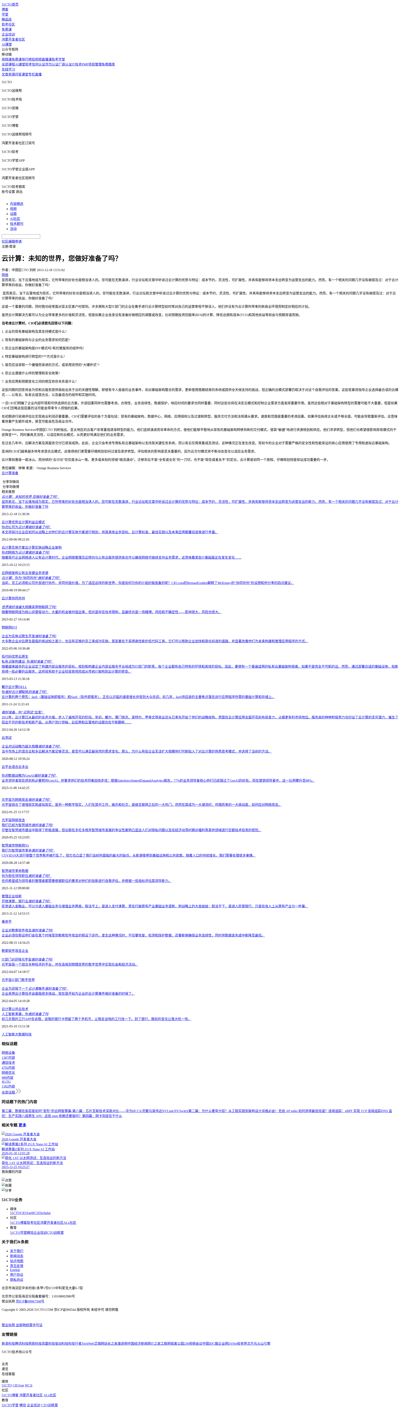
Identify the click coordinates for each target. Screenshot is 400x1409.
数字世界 (28, 980)
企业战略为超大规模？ (32, 746)
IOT (14, 627)
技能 (18, 896)
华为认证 (52, 64)
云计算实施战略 (36, 547)
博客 (5, 9)
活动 (13, 229)
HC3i (35, 1213)
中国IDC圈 (210, 1343)
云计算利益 (26, 522)
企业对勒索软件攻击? (27, 930)
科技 (28, 1034)
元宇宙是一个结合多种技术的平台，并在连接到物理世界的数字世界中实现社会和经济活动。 (70, 964)
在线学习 (8, 69)
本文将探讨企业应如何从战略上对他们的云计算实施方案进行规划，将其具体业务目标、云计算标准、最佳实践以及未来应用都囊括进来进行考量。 (110, 532)
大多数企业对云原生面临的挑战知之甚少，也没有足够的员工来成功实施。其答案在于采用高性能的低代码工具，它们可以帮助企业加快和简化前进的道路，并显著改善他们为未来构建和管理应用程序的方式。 (155, 641)
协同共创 (18, 598)
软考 (28, 64)
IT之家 (156, 1343)
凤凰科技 (48, 1343)
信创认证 (38, 64)
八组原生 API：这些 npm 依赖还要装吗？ (52, 1116)
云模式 (40, 522)
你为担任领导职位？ (27, 876)
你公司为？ (27, 527)
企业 (11, 896)
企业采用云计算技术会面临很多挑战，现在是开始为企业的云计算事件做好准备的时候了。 (68, 993)
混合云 (17, 767)
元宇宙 (7, 820)
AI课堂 (7, 44)
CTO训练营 (55, 1232)
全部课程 (8, 64)
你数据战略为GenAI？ (30, 775)
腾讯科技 (21, 1343)
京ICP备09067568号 (30, 1301)
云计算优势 (10, 522)
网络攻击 (18, 820)
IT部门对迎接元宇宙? (27, 959)
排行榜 (27, 59)
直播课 (47, 59)
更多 (22, 1125)
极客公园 (177, 1343)
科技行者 (75, 1343)
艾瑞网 (99, 1343)
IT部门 (16, 980)
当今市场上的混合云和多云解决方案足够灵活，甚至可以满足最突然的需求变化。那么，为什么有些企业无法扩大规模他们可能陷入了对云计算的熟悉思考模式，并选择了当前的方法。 (137, 751)
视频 (13, 209)
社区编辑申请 (12, 241)
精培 (30, 1232)
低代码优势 (10, 656)
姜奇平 (7, 921)
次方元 (252, 1343)
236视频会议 (193, 1343)
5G (27, 845)
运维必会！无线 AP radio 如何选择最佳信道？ (295, 1111)
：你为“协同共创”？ (31, 578)
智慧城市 (8, 845)
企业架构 (55, 547)
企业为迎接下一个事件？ (35, 988)
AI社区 (15, 219)
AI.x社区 (70, 1222)
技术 (25, 1009)
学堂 (5, 14)
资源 (11, 74)
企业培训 (8, 34)
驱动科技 (61, 1343)
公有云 (23, 573)
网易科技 (35, 1343)
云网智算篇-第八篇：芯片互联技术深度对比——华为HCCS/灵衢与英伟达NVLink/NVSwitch (121, 1111)
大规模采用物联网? (29, 607)
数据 (25, 871)
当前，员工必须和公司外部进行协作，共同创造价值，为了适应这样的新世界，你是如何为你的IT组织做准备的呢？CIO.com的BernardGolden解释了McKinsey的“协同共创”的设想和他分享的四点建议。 (148, 583)
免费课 (7, 29)
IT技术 (77, 64)
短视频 (37, 59)
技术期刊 (16, 224)
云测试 (7, 737)
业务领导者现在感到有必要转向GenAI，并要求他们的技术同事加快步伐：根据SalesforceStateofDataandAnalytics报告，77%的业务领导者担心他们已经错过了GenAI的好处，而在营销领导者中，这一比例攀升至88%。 (158, 780)
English (15, 1270)
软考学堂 (58, 59)
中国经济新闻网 (139, 1343)
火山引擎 (263, 1343)
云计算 (7, 473)
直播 (38, 74)
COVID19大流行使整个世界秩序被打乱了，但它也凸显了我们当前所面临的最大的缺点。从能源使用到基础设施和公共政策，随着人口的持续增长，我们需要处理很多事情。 (129, 855)
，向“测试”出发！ (23, 712)
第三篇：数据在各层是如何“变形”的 (28, 1111)
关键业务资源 (38, 573)
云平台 (7, 767)
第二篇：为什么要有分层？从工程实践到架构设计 (225, 1111)
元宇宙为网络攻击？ (27, 799)
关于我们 (16, 1251)
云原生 (23, 656)
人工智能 (8, 1034)
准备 (15, 473)
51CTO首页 (10, 4)
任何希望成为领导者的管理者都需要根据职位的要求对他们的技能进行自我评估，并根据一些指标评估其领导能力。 (87, 881)
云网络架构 (10, 573)
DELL (22, 687)
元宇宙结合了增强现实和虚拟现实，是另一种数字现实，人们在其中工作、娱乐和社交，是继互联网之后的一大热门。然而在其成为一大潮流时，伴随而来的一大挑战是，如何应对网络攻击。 (142, 804)
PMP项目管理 (92, 64)
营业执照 (9, 1325)
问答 (18, 74)
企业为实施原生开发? (29, 636)
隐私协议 (16, 1279)
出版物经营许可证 (29, 1325)
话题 (13, 214)
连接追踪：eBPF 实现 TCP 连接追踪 (354, 1111)
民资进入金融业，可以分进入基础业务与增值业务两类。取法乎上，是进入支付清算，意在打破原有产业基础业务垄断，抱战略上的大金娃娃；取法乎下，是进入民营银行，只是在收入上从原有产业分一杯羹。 (155, 906)
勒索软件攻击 (12, 951)
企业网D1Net (227, 1343)
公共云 (17, 1009)
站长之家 (111, 1343)
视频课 (7, 59)
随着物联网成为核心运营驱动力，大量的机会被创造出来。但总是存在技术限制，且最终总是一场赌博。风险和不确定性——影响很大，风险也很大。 (112, 612)
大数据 (20, 1034)
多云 (25, 767)
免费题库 (108, 64)
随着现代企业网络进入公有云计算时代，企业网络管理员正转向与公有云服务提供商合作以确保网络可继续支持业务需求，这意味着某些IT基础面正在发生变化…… (121, 557)
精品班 (7, 19)
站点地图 (16, 1261)
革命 (18, 871)
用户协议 (16, 1274)
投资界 (242, 1343)
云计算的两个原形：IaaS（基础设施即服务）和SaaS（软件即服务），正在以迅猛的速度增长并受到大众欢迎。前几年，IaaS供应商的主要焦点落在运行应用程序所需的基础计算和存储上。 (138, 697)
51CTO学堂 (18, 1232)
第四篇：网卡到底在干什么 (102, 1116)
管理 (5, 896)
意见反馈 (16, 1266)
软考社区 (8, 24)
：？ (30, 497)
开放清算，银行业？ (27, 901)
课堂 (25, 74)
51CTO (15, 1213)
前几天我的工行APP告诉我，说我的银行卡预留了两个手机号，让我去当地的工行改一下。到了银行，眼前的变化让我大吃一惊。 (96, 1019)
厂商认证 (65, 64)
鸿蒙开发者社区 (13, 39)
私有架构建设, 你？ (27, 661)
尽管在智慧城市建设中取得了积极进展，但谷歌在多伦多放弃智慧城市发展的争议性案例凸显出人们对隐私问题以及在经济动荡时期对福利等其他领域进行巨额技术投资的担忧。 (132, 830)
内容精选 (16, 204)
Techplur (45, 1213)
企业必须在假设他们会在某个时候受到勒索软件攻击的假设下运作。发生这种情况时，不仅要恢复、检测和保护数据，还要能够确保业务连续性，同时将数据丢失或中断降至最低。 (133, 935)
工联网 (166, 1343)
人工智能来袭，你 (25, 1014)
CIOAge (26, 1213)
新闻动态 (16, 1256)
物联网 (7, 627)
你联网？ (25, 692)
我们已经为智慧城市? (27, 825)
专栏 (31, 74)
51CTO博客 (18, 1222)
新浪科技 (8, 1343)
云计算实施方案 (13, 547)
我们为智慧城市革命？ (28, 850)
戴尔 (5, 687)
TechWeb (88, 1343)
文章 (5, 74)
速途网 (123, 1343)
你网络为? (26, 552)
